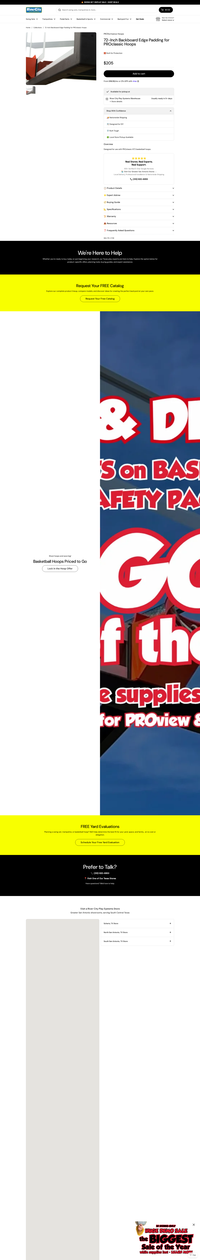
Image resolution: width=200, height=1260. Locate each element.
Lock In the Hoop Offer (60, 568)
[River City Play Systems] (34, 10)
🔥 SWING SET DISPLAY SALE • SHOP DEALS (100, 2)
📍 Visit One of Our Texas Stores (100, 878)
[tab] (116, 101)
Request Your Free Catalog (100, 298)
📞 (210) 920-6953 (139, 179)
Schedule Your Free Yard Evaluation (100, 842)
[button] (166, 10)
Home (28, 27)
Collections (37, 27)
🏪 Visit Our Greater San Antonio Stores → (139, 171)
